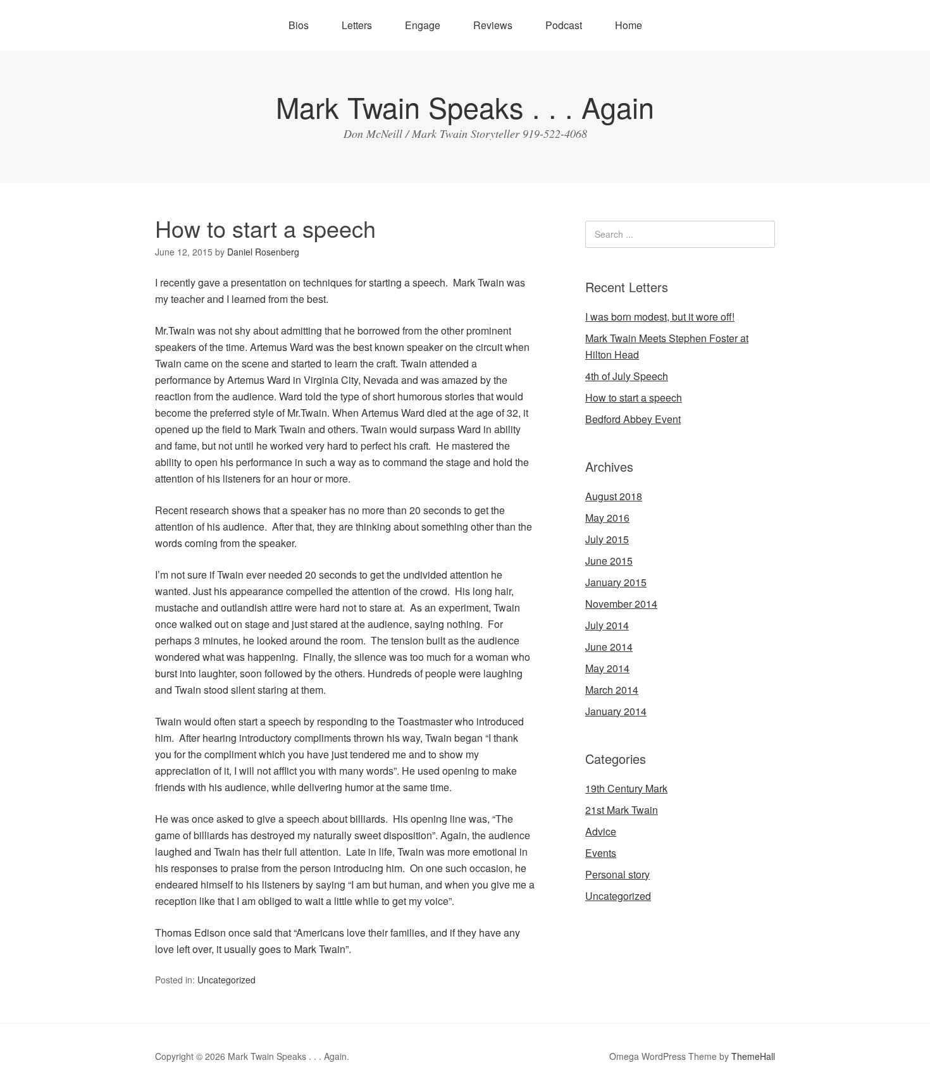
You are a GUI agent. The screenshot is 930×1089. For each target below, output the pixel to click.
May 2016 (607, 517)
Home (628, 25)
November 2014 (621, 603)
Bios (298, 25)
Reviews (492, 25)
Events (600, 853)
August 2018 (613, 496)
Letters (357, 25)
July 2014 (607, 625)
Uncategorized (226, 979)
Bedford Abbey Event (633, 419)
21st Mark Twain (621, 810)
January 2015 (616, 582)
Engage (422, 25)
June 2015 (609, 560)
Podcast (563, 25)
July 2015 (607, 539)
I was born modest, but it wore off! (660, 316)
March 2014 (611, 689)
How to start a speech (633, 397)
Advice (600, 831)
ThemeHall (753, 1056)
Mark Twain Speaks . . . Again (465, 106)
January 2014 (616, 711)
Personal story (617, 874)
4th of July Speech (626, 376)
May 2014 (607, 668)
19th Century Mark (626, 788)
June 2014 (609, 646)
